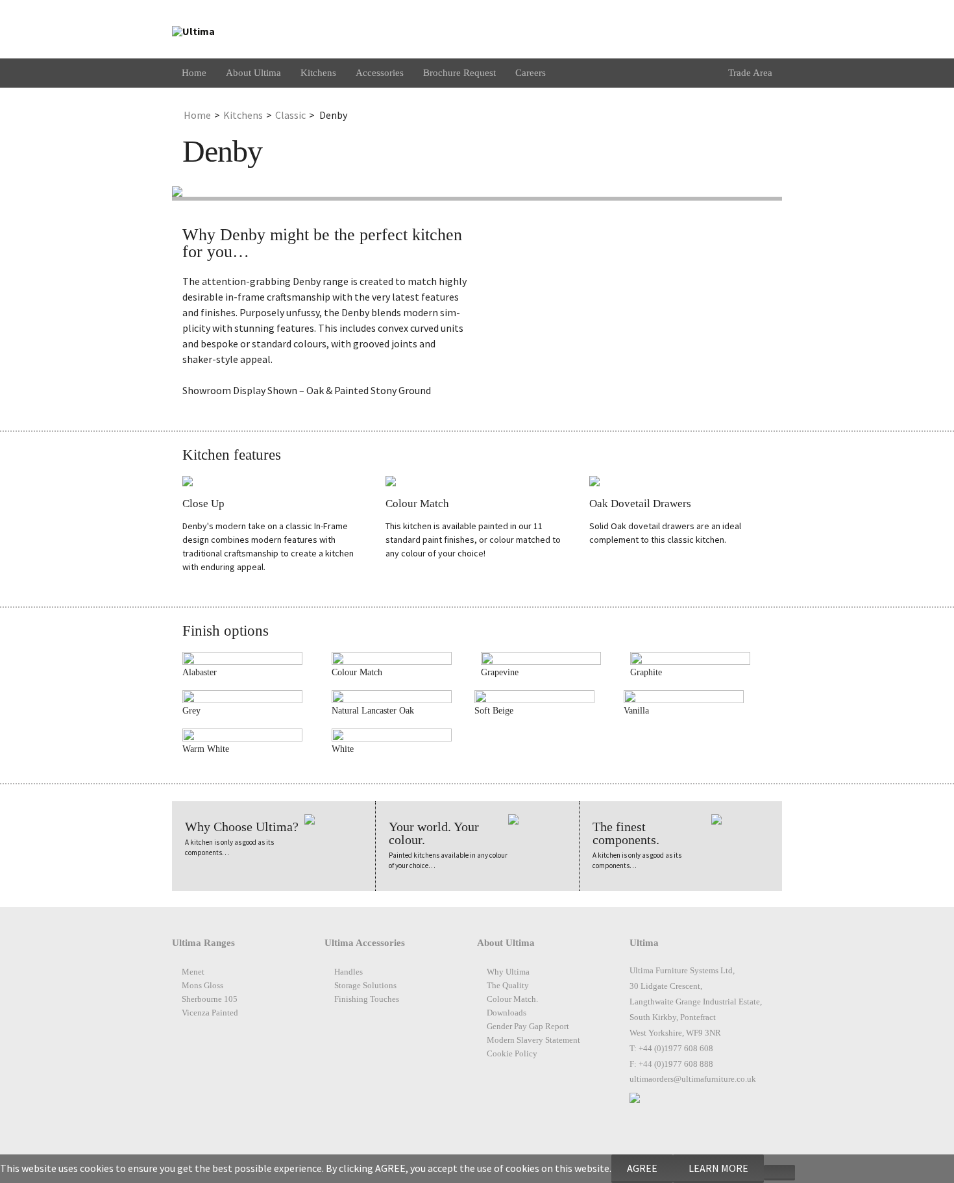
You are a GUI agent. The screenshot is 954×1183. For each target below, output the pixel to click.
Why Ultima (508, 972)
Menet (193, 972)
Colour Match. (512, 999)
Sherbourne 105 (210, 999)
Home (194, 73)
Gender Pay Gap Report (528, 1026)
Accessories (380, 73)
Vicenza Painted (210, 1012)
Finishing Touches (366, 999)
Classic (290, 114)
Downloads (506, 1012)
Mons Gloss (202, 985)
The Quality (508, 985)
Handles (348, 972)
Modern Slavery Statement (533, 1040)
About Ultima (253, 73)
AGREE (642, 1168)
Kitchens (318, 73)
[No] (779, 1172)
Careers (530, 73)
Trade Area (750, 73)
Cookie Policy (512, 1053)
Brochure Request (459, 73)
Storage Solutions (365, 985)
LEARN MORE (718, 1168)
